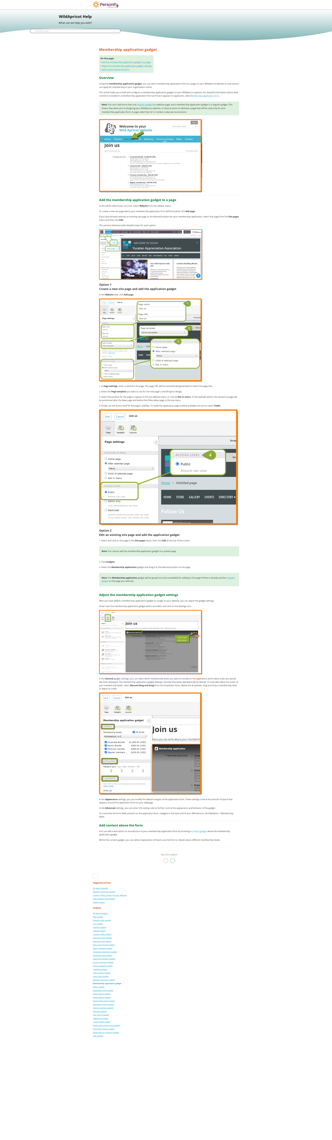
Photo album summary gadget (106, 1032)
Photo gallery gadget (102, 997)
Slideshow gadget (100, 1018)
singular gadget (144, 104)
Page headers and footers (104, 899)
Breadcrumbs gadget (102, 920)
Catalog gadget (99, 931)
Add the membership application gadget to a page (126, 62)
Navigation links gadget (103, 990)
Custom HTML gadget (102, 934)
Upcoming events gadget (103, 1029)
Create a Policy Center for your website (110, 895)
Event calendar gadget (102, 948)
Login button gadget (101, 973)
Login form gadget (101, 976)
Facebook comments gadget (105, 952)
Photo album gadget (101, 994)
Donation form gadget (102, 938)
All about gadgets (100, 888)
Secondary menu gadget (103, 1004)
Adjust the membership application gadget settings (127, 66)
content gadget (199, 831)
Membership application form (204, 95)
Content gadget (99, 927)
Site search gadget (101, 1015)
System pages (99, 902)
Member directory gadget (104, 892)
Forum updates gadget (103, 966)
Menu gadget (98, 987)
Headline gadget (100, 969)
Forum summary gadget (103, 962)
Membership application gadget (107, 983)
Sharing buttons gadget (103, 1008)
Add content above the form (115, 69)
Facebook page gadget (102, 955)
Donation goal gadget (102, 941)
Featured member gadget (104, 959)
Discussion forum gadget (104, 945)
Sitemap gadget (99, 1011)
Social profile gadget (101, 1022)
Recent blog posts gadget (104, 1001)
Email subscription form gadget (106, 1025)
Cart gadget (98, 924)
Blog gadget (98, 917)
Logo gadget (98, 1036)
